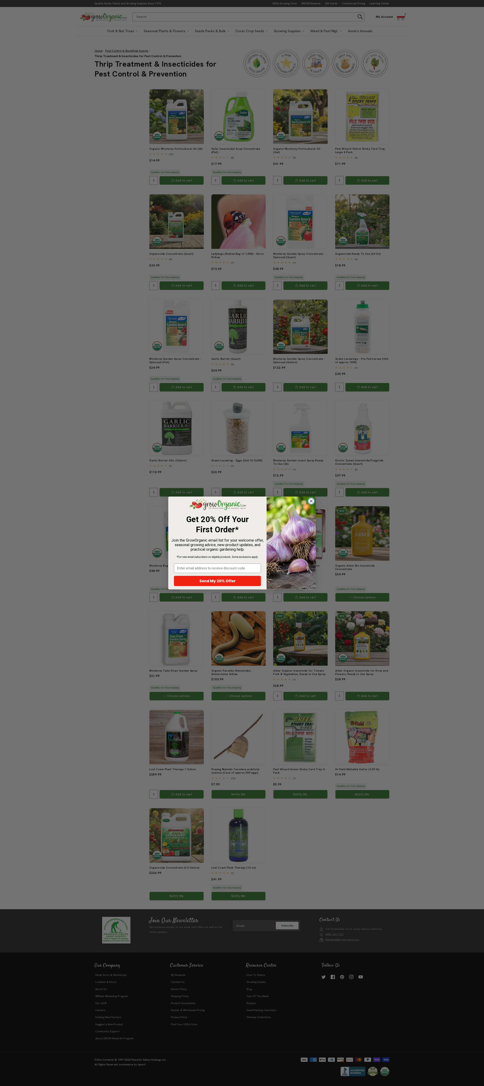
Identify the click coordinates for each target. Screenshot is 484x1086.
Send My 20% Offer (217, 581)
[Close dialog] (311, 501)
